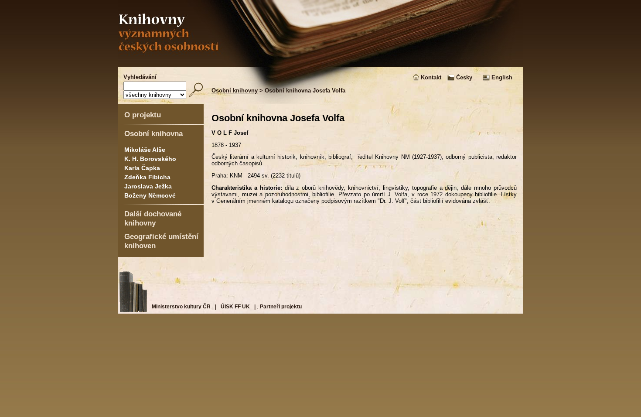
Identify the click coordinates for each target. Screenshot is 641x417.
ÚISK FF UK (235, 306)
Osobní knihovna (153, 133)
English (501, 77)
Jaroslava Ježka (148, 186)
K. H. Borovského (150, 158)
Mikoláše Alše (144, 149)
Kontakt (431, 77)
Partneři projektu (281, 306)
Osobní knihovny (234, 90)
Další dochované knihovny (152, 218)
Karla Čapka (142, 167)
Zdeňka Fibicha (147, 177)
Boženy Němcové (150, 195)
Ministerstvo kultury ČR (181, 306)
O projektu (142, 114)
